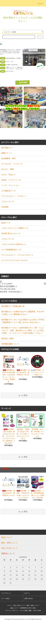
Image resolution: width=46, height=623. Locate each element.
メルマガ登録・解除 (25, 610)
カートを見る (5, 598)
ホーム (9, 605)
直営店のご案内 (7, 338)
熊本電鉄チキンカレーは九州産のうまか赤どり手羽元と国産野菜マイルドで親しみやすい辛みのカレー (22, 321)
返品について (14, 608)
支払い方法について (19, 605)
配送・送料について (32, 605)
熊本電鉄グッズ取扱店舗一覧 (13, 306)
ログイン (27, 593)
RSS (34, 610)
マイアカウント (6, 593)
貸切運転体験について (10, 344)
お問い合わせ (28, 598)
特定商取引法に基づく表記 (27, 608)
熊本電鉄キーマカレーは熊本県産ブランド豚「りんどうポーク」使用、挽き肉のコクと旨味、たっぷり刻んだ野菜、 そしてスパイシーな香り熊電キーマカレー (22, 330)
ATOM (39, 610)
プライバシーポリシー (11, 610)
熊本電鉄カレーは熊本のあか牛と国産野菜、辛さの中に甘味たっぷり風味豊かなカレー (22, 313)
